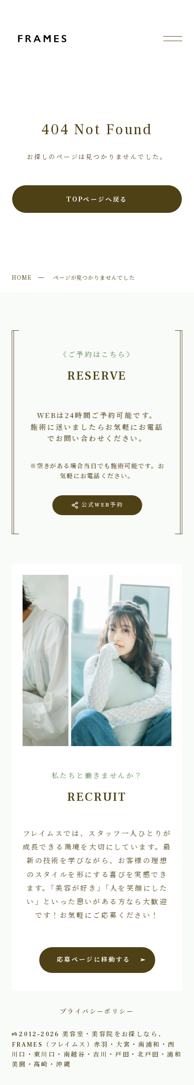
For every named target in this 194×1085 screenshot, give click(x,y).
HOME (22, 277)
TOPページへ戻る (97, 198)
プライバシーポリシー (97, 1010)
